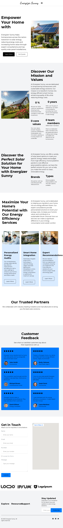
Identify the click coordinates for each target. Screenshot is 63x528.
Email (3, 439)
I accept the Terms (8, 456)
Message (4, 460)
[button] (41, 3)
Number (4, 447)
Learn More (10, 281)
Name (3, 431)
